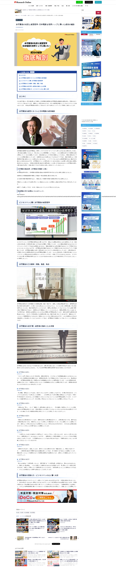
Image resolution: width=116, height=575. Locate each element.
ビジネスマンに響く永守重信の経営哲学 (31, 80)
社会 (63, 5)
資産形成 (85, 128)
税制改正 (91, 133)
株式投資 (89, 143)
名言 (18, 512)
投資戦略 (97, 133)
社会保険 (91, 128)
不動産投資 (98, 128)
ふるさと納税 (92, 138)
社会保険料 (85, 138)
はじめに (22, 75)
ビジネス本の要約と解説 (77, 5)
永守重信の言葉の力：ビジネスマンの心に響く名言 (34, 89)
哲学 (22, 512)
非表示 (32, 72)
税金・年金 (57, 5)
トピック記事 (31, 5)
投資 (84, 143)
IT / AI (86, 5)
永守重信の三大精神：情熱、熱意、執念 (31, 83)
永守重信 (33, 512)
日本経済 (95, 143)
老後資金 (85, 133)
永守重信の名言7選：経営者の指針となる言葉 (32, 86)
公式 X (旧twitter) (89, 2)
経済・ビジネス (39, 5)
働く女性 (68, 5)
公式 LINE (79, 2)
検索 (83, 10)
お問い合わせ (98, 2)
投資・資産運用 (48, 5)
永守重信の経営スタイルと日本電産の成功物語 (33, 78)
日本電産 (27, 512)
